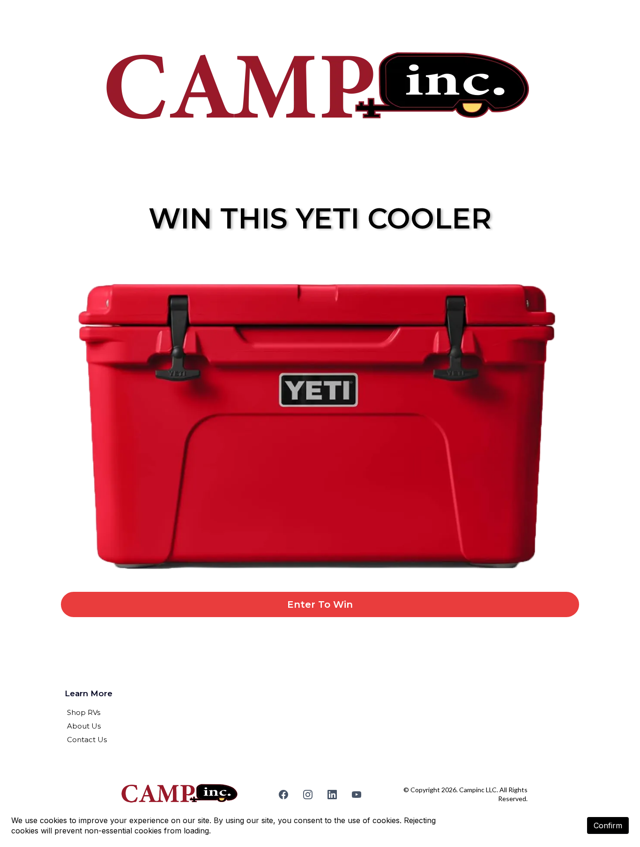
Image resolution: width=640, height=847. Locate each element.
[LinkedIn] (332, 794)
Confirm (608, 825)
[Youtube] (356, 794)
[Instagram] (308, 794)
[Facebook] (283, 794)
